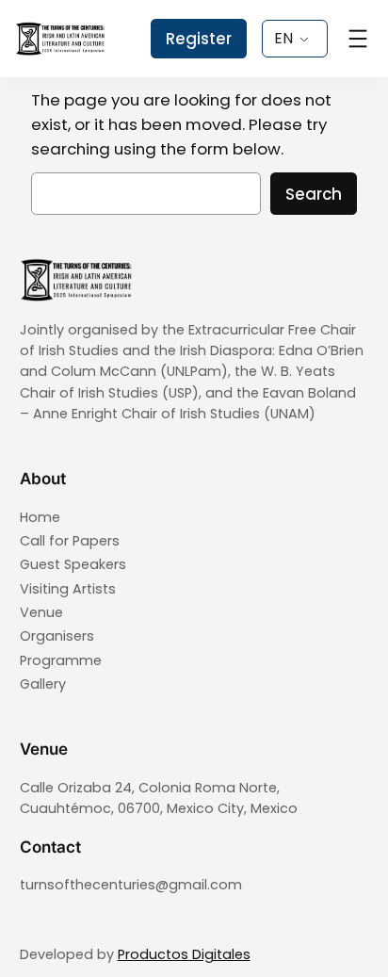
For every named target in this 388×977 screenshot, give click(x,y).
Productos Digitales (184, 954)
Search (313, 194)
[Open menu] (358, 39)
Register (199, 38)
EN (283, 38)
